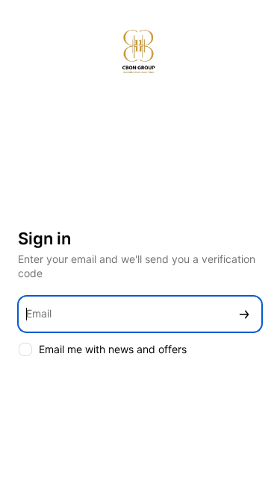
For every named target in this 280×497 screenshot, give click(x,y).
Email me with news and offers (113, 349)
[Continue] (244, 314)
